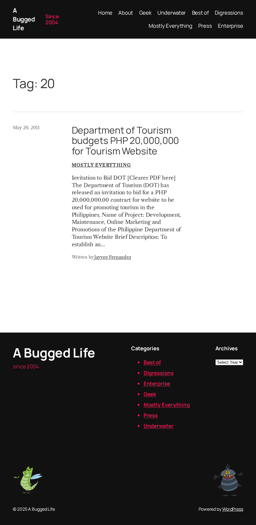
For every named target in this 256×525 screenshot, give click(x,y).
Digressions (159, 372)
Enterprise (157, 383)
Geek (150, 394)
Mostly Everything (101, 165)
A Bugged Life (24, 19)
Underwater (159, 425)
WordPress (232, 509)
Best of (152, 362)
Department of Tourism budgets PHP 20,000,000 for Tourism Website (125, 140)
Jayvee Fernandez (112, 257)
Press (151, 415)
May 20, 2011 (26, 127)
